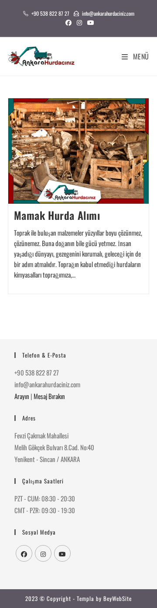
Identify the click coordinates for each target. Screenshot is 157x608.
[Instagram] (43, 553)
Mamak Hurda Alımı (57, 215)
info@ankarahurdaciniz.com (108, 13)
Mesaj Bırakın (49, 396)
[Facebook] (24, 553)
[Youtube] (62, 553)
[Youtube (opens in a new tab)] (89, 22)
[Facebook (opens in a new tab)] (68, 22)
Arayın (21, 396)
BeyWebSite (117, 598)
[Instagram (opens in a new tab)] (79, 22)
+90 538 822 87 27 (50, 13)
